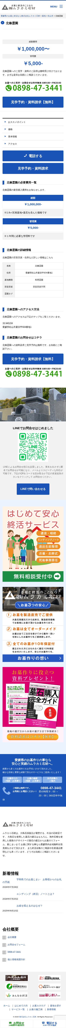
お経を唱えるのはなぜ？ (30, 905)
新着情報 (51, 1009)
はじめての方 (21, 1005)
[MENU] (61, 6)
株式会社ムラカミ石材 (27, 1017)
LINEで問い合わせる (33, 489)
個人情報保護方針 (16, 959)
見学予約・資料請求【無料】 (33, 102)
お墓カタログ (39, 1005)
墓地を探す (55, 1005)
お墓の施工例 (35, 1009)
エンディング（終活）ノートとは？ (35, 894)
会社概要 (12, 937)
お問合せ (18, 1023)
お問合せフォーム (16, 944)
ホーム (6, 1005)
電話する (51, 1023)
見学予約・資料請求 (33, 168)
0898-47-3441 (14, 952)
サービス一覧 (18, 1009)
